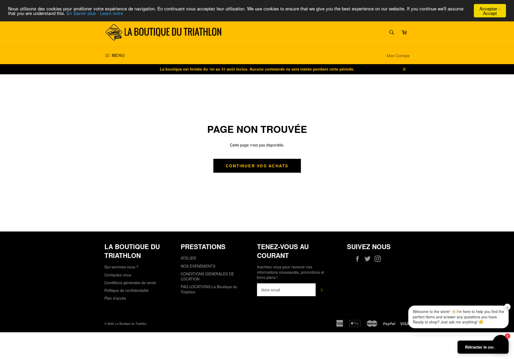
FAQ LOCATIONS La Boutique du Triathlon (209, 289)
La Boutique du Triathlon (130, 323)
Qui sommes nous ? (121, 266)
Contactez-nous (117, 274)
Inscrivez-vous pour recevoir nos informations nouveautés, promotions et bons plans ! (290, 272)
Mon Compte (398, 55)
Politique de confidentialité (126, 290)
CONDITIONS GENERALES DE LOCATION (207, 276)
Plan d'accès (115, 298)
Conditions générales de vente (130, 282)
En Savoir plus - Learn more (95, 13)
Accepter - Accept (489, 10)
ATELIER (188, 258)
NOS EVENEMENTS (198, 266)
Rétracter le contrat (483, 347)
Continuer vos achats (257, 166)
